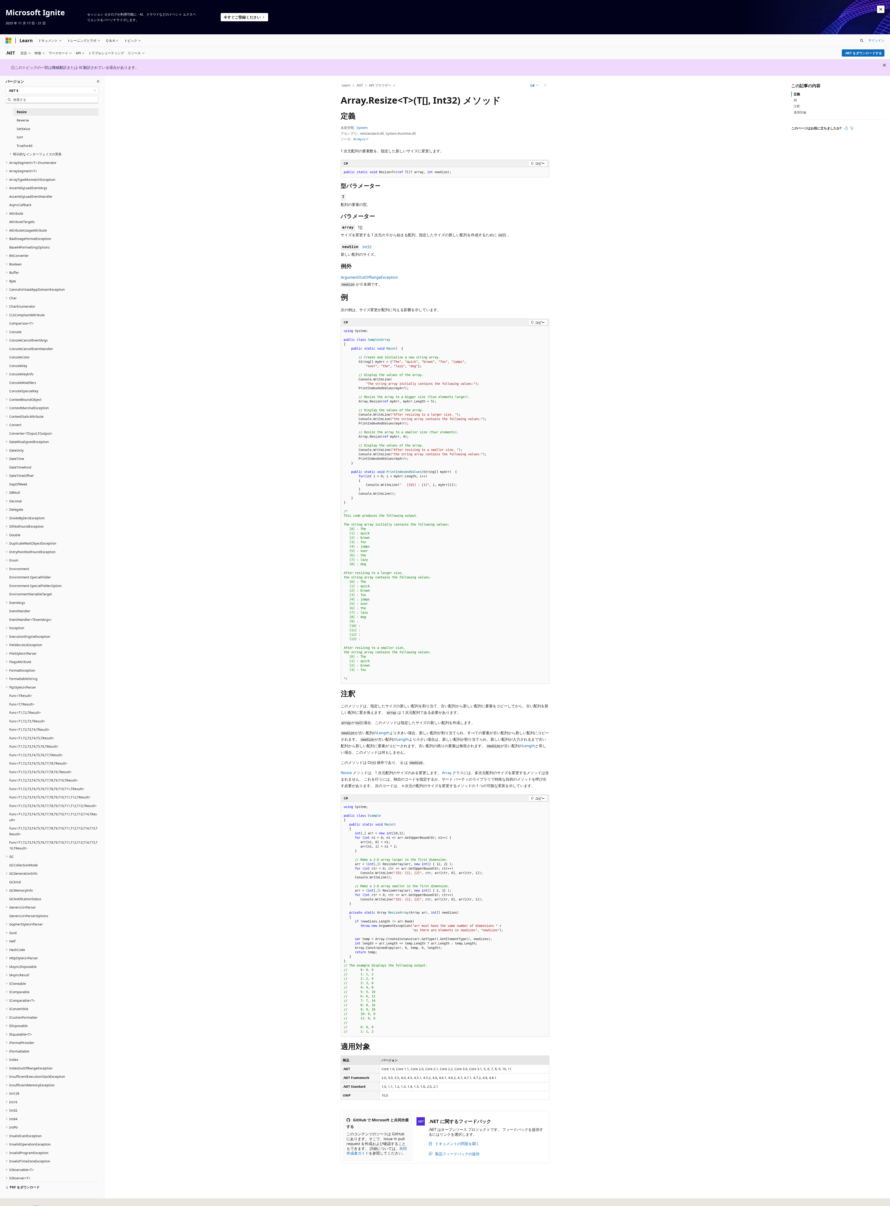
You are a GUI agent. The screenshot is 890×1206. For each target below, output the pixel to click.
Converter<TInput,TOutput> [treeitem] (30, 433)
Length (383, 732)
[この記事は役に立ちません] (852, 128)
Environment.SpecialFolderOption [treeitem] (35, 586)
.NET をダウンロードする (863, 53)
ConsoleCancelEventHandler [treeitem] (31, 349)
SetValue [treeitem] (23, 129)
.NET (359, 85)
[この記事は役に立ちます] (846, 128)
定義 (797, 94)
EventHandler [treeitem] (19, 611)
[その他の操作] (545, 85)
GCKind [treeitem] (15, 882)
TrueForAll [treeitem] (24, 146)
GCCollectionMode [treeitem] (23, 865)
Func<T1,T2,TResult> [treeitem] (25, 712)
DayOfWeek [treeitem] (18, 484)
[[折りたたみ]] (98, 81)
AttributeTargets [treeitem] (22, 222)
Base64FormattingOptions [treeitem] (29, 247)
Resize (346, 772)
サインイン (876, 40)
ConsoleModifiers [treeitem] (22, 382)
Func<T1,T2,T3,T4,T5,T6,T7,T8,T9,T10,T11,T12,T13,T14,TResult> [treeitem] (53, 817)
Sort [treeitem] (20, 137)
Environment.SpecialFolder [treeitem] (30, 577)
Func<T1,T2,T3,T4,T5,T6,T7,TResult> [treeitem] (36, 755)
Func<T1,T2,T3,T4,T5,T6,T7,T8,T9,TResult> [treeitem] (40, 772)
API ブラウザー (380, 85)
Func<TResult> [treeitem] (20, 695)
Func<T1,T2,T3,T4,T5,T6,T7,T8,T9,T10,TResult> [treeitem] (43, 780)
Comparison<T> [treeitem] (21, 323)
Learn (346, 85)
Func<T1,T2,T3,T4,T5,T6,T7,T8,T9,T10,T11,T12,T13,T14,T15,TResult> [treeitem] (53, 831)
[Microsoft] (9, 41)
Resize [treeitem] (22, 112)
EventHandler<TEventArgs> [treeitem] (30, 619)
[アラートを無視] (880, 9)
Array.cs (359, 139)
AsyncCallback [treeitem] (20, 205)
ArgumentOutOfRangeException (369, 277)
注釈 (797, 106)
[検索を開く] (861, 40)
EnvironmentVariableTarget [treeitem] (30, 594)
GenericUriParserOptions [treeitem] (28, 916)
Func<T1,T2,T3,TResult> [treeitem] (27, 721)
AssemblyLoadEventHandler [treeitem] (31, 196)
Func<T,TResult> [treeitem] (21, 704)
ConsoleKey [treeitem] (18, 366)
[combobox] (52, 90)
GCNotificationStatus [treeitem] (25, 899)
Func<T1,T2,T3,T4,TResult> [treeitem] (29, 729)
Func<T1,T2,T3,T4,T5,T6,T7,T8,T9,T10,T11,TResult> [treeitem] (46, 789)
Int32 (367, 246)
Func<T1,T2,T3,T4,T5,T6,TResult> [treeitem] (33, 746)
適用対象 (800, 112)
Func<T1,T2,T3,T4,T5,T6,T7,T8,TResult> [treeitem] (38, 763)
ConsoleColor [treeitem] (19, 357)
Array (446, 772)
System (362, 127)
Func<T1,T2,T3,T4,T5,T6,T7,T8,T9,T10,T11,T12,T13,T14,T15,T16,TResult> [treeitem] (53, 845)
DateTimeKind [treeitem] (20, 467)
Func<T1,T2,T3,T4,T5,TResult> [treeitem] (31, 738)
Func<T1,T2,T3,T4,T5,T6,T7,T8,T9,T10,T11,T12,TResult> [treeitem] (49, 797)
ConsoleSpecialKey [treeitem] (23, 391)
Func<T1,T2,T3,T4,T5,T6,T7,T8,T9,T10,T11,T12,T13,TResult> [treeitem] (53, 806)
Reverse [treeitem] (23, 120)
